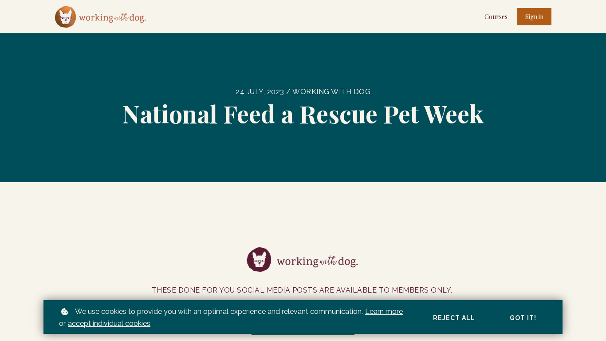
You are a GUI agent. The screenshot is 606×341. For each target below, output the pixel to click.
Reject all (454, 317)
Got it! (523, 317)
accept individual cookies (109, 323)
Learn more (384, 311)
